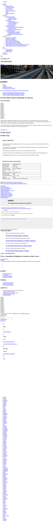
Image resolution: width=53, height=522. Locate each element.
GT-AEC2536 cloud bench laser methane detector (19, 245)
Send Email (3, 315)
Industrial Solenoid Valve (13, 22)
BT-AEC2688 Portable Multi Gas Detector (13, 182)
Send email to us (4, 129)
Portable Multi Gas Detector (14, 33)
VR (4, 47)
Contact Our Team (4, 259)
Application (8, 35)
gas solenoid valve (12, 28)
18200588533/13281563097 (9, 353)
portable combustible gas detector (7, 190)
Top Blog (23, 313)
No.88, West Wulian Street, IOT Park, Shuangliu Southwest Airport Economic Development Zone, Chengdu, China (13, 291)
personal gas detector (5, 187)
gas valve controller (12, 23)
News (4, 48)
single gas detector (4, 197)
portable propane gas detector (6, 195)
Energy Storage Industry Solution (12, 41)
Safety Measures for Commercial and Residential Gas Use (17, 44)
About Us (5, 4)
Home (4, 3)
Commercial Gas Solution (11, 37)
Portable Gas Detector (10, 30)
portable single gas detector (6, 196)
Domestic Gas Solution (10, 38)
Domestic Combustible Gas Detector (15, 27)
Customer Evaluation (10, 13)
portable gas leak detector (6, 192)
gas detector (3, 185)
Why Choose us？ (9, 8)
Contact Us (5, 54)
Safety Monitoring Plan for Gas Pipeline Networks (16, 45)
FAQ (7, 14)
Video (7, 12)
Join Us (4, 52)
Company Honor (9, 9)
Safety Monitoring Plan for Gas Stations (14, 43)
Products (5, 15)
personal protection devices (6, 188)
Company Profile (9, 6)
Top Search (27, 313)
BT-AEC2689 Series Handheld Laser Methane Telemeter (20, 240)
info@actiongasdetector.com (9, 293)
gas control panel (11, 21)
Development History (10, 7)
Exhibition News (9, 50)
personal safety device (5, 189)
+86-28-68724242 (7, 295)
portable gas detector (5, 191)
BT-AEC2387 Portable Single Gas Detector (17, 235)
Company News (9, 49)
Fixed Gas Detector (12, 17)
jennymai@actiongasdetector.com (10, 343)
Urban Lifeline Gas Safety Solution (13, 42)
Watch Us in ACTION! (10, 10)
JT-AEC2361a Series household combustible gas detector (15, 183)
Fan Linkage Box (11, 24)
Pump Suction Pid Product (11, 40)
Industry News (9, 51)
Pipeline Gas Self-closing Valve (14, 29)
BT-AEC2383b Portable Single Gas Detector (17, 250)
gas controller (8, 20)
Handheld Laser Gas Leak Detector (15, 34)
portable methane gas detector (7, 194)
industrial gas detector (10, 16)
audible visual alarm (12, 19)
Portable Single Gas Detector (14, 31)
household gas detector (10, 26)
